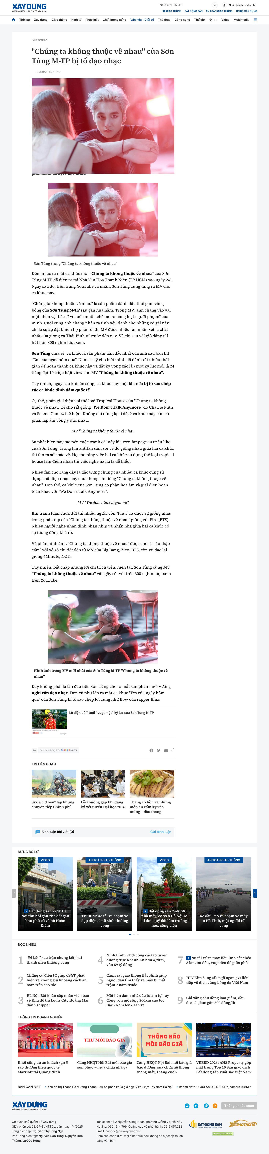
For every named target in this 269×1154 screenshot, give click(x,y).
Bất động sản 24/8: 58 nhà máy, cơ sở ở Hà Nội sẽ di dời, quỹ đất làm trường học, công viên (164, 918)
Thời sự (24, 19)
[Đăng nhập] (224, 5)
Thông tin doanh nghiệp (40, 1017)
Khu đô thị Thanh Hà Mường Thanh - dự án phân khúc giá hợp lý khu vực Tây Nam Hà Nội (109, 1087)
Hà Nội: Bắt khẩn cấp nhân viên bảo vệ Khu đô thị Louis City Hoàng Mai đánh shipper (58, 1000)
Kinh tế (76, 19)
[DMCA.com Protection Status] (223, 1134)
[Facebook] (151, 750)
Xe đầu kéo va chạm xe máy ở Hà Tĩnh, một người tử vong (224, 920)
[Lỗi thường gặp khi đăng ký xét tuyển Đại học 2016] (103, 784)
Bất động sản (194, 11)
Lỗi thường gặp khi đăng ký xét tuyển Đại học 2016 (103, 804)
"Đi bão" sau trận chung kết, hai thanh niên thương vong (54, 960)
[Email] (166, 750)
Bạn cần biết (29, 1087)
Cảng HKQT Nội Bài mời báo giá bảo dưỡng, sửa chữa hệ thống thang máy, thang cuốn (164, 1067)
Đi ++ (213, 19)
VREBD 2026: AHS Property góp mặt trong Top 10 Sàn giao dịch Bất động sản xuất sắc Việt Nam (223, 1067)
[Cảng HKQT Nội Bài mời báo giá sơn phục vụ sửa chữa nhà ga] (104, 1040)
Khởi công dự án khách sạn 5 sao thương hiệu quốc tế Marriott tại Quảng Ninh (43, 1067)
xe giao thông (171, 11)
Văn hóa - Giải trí (142, 19)
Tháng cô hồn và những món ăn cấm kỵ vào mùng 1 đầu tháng (150, 807)
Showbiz (39, 40)
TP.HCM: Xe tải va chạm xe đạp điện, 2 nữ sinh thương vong (104, 920)
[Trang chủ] (13, 19)
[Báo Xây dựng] (29, 7)
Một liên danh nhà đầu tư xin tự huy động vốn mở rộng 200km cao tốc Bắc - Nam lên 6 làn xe (138, 1000)
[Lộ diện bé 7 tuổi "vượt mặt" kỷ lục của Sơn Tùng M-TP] (49, 722)
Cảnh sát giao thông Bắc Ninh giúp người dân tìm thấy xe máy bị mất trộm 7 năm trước (137, 980)
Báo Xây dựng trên (50, 750)
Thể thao (164, 19)
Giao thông (59, 19)
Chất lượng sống (114, 19)
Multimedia (241, 19)
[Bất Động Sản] (205, 1124)
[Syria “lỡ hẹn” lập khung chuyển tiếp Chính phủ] (54, 784)
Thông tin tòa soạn (239, 1106)
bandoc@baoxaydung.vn (122, 1131)
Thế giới (200, 19)
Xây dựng (41, 19)
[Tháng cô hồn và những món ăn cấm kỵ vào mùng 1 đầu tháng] (152, 784)
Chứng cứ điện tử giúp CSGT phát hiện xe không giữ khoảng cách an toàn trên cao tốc (57, 980)
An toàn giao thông (219, 11)
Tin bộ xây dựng (246, 11)
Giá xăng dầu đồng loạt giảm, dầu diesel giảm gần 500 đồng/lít (215, 1000)
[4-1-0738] (103, 627)
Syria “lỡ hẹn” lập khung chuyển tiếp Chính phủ (53, 804)
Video (225, 19)
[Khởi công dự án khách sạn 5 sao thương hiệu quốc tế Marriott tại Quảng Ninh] (45, 1040)
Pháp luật (92, 19)
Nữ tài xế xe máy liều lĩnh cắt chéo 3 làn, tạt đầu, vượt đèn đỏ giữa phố (218, 960)
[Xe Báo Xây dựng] (243, 1123)
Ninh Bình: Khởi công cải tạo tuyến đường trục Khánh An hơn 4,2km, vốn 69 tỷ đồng (137, 960)
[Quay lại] (34, 750)
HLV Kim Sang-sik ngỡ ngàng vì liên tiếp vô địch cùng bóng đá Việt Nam (217, 980)
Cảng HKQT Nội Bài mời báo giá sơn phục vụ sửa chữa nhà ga (104, 1065)
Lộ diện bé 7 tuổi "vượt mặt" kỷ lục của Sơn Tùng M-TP (111, 712)
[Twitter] (158, 750)
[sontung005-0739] (103, 219)
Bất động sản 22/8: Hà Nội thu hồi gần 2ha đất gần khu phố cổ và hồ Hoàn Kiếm (45, 918)
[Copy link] (172, 750)
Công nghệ (182, 19)
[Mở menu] (255, 20)
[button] (130, 934)
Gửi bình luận (160, 832)
